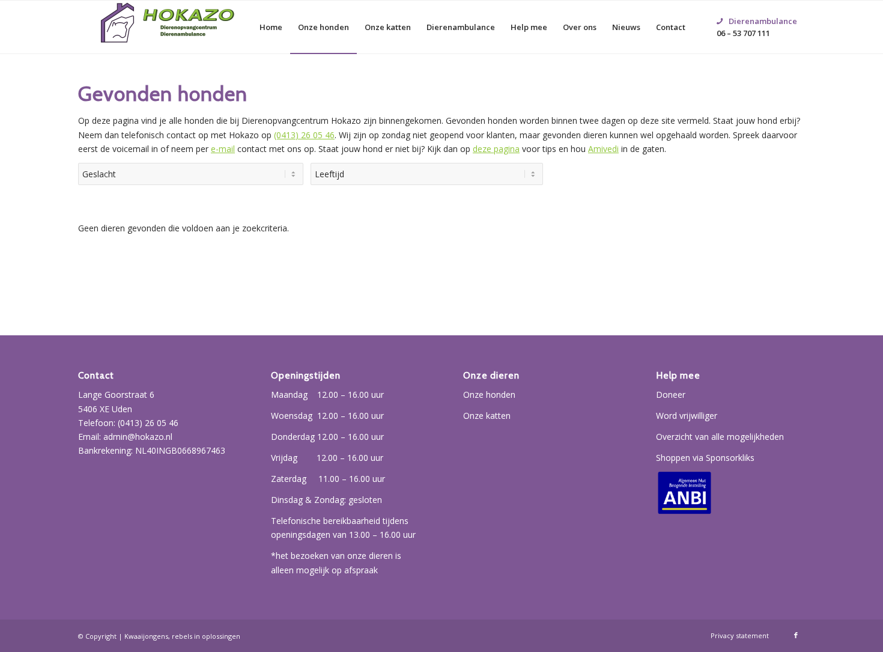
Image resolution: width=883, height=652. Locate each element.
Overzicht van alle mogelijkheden (720, 436)
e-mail (223, 148)
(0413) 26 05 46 (304, 135)
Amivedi (603, 148)
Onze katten (487, 415)
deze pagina (496, 148)
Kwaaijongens (146, 636)
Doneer (670, 394)
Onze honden (489, 394)
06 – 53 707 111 (757, 13)
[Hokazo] (168, 27)
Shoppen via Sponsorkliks (705, 457)
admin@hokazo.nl (137, 436)
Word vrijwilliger (686, 415)
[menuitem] (271, 27)
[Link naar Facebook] (796, 635)
